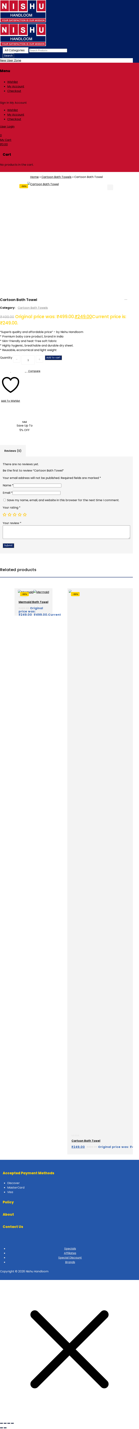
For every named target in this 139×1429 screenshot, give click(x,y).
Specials (70, 1249)
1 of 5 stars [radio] (4, 514)
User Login (7, 126)
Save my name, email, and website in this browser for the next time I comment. (63, 500)
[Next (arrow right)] (5, 1427)
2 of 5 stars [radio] (9, 514)
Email (7, 493)
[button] (110, 187)
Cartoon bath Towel (126, 298)
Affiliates (70, 1253)
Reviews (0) (13, 451)
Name (8, 485)
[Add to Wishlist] (29, 610)
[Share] (8, 1423)
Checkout (14, 91)
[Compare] (44, 610)
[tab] (13, 451)
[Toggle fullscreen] (5, 1423)
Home (34, 177)
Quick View (36, 610)
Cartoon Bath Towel (130, 298)
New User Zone (10, 60)
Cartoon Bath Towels (56, 177)
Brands (70, 1262)
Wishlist (12, 82)
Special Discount (70, 1258)
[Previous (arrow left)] (1, 1427)
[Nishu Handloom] (23, 21)
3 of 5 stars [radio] (14, 514)
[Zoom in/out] (1, 1423)
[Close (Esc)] (12, 1423)
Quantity (6, 358)
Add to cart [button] (22, 610)
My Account (15, 86)
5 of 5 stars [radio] (25, 514)
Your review (12, 523)
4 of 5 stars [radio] (20, 514)
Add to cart (53, 357)
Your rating (11, 507)
